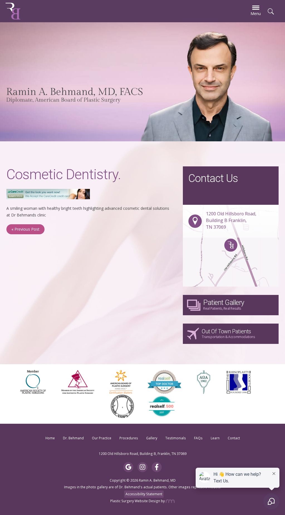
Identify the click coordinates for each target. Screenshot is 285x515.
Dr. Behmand (73, 438)
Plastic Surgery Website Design (135, 501)
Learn (215, 438)
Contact (234, 438)
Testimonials (175, 438)
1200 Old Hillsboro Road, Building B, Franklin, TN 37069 (142, 453)
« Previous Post (25, 229)
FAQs (198, 438)
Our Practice (101, 438)
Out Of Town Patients (228, 333)
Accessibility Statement (144, 494)
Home (50, 438)
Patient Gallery (223, 305)
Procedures (128, 438)
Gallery (151, 438)
